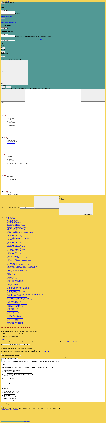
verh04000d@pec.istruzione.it (20, 374)
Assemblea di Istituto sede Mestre (15, 318)
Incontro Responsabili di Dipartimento (16, 271)
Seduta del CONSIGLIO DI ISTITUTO (17, 297)
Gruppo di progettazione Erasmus (15, 322)
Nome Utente (18, 12)
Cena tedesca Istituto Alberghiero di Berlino (17, 257)
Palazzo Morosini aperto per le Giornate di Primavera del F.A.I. (22, 266)
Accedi (2, 4)
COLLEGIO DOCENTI (13, 231)
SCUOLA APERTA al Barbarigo (15, 306)
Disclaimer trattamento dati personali (9, 409)
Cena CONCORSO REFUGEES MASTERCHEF (19, 238)
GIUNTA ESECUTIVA (13, 255)
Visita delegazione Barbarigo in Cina (16, 291)
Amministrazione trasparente (11, 398)
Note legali (6, 388)
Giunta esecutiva (11, 234)
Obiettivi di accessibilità (9, 394)
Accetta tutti (24, 344)
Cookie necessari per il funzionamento (10, 355)
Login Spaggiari (40, 39)
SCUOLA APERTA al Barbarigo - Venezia (17, 305)
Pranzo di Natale (11, 309)
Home (60, 197)
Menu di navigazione (87, 214)
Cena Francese (10, 239)
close (2, 102)
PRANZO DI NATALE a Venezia (15, 281)
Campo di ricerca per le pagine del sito (10, 207)
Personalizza (4, 344)
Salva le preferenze (12, 358)
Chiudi (2, 47)
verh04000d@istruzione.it (19, 373)
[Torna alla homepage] (53, 88)
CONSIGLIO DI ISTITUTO (14, 220)
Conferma (8, 87)
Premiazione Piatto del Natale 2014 (15, 301)
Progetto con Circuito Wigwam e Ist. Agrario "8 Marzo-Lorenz (22, 299)
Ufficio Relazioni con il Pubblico (12, 391)
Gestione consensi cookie (10, 396)
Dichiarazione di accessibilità (11, 392)
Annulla (3, 87)
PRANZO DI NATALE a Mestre (15, 280)
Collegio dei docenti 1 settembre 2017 (16, 230)
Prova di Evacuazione (12, 311)
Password (17, 13)
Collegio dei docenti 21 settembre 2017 (16, 228)
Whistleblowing (7, 395)
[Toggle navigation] (13, 95)
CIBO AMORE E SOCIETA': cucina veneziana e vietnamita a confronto (25, 294)
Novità (60, 198)
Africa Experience (11, 285)
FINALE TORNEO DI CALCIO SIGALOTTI (18, 264)
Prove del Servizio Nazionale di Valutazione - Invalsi (20, 232)
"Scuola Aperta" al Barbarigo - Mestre (16, 225)
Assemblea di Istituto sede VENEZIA (16, 316)
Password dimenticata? (6, 16)
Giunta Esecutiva (11, 273)
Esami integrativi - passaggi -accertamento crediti (19, 260)
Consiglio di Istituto (11, 274)
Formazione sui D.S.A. (12, 319)
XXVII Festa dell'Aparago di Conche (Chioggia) (19, 298)
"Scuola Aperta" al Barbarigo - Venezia (16, 224)
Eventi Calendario (8, 217)
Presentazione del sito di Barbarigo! (15, 323)
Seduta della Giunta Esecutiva (14, 295)
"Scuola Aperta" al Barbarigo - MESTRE (17, 304)
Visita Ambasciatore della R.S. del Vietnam (17, 269)
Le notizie (61, 199)
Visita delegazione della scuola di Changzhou (18, 288)
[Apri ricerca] (93, 95)
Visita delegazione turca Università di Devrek (18, 287)
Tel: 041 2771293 (10, 371)
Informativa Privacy (8, 389)
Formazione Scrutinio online (14, 312)
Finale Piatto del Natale (12, 308)
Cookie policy (7, 387)
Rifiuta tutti (13, 344)
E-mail (17, 36)
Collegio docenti (11, 218)
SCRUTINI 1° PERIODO (13, 221)
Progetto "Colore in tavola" (13, 290)
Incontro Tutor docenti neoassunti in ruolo (17, 270)
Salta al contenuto (5, 1)
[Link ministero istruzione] (7, 2)
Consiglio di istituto (11, 277)
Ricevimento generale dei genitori (15, 237)
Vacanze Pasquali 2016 (12, 263)
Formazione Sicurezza (12, 313)
